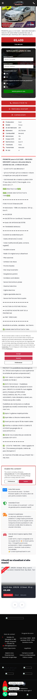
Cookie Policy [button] (5, 347)
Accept (18, 354)
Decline (18, 358)
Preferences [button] (9, 348)
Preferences (18, 362)
